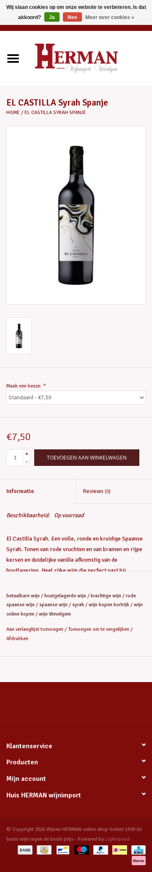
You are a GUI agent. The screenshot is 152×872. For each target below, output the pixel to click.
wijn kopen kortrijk (109, 605)
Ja (52, 17)
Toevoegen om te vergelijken (99, 629)
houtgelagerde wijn (65, 596)
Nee (72, 17)
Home (13, 112)
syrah (78, 605)
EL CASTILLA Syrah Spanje (55, 112)
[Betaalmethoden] (24, 850)
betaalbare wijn (23, 596)
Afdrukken (17, 638)
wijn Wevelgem (55, 614)
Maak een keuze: (25, 386)
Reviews (97, 491)
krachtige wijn (106, 596)
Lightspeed (117, 839)
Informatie (20, 491)
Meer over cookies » (109, 17)
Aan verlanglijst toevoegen (34, 629)
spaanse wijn (53, 605)
